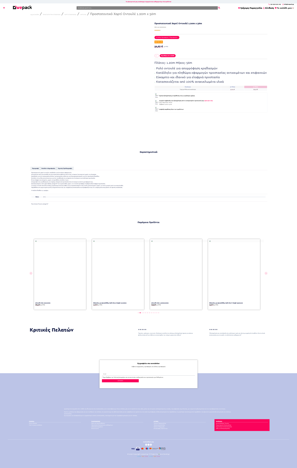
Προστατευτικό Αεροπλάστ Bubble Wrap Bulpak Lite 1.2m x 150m (231, 290)
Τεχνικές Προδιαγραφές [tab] (65, 168)
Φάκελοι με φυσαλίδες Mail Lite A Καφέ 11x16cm (51, 303)
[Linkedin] (151, 445)
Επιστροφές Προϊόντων (161, 428)
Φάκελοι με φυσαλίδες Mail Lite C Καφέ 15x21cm (168, 303)
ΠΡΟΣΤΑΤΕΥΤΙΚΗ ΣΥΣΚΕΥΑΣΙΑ (51, 14)
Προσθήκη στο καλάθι (167, 55)
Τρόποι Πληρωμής (159, 426)
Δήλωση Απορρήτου (97, 426)
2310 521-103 (208, 100)
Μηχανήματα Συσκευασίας (223, 425)
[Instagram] (148, 445)
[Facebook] (146, 445)
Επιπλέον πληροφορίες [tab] (48, 168)
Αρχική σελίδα (34, 14)
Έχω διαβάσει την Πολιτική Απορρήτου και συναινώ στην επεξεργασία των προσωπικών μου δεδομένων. (133, 377)
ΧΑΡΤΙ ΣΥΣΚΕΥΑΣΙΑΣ (70, 14)
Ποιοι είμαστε (33, 423)
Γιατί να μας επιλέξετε (35, 425)
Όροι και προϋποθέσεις (98, 423)
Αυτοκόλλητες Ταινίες (222, 423)
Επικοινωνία (95, 428)
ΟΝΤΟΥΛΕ (83, 14)
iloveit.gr (166, 454)
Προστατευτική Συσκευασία (224, 426)
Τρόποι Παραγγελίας (160, 423)
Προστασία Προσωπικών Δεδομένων (102, 425)
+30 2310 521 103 (275, 4)
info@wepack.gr (289, 4)
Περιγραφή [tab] (35, 168)
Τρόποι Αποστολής (159, 425)
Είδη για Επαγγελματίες (223, 428)
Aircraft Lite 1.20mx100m (102, 303)
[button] (31, 273)
